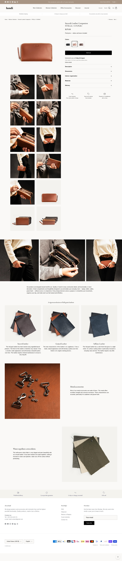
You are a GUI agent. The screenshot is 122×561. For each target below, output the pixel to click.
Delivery (67, 85)
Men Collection (37, 8)
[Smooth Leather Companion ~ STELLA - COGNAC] (74, 44)
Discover (78, 8)
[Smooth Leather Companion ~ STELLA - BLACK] (68, 44)
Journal (86, 8)
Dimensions (68, 71)
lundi (9, 545)
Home (6, 19)
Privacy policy (114, 545)
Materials (67, 80)
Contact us (95, 545)
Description (68, 66)
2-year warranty (65, 517)
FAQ (62, 509)
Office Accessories (66, 8)
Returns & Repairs (66, 514)
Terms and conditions (104, 545)
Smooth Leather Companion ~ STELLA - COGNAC (29, 19)
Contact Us (64, 519)
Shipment (63, 512)
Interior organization (71, 76)
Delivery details (68, 62)
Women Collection (51, 8)
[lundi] (9, 8)
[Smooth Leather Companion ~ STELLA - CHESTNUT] (81, 44)
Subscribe (89, 523)
